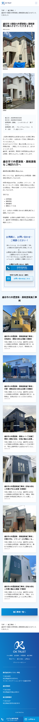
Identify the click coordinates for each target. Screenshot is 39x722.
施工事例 (11, 10)
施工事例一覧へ (19, 612)
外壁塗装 (23, 655)
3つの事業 (10, 655)
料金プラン (12, 659)
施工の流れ (20, 659)
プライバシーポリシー (19, 662)
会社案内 (16, 655)
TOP (2, 10)
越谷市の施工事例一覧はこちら (13, 171)
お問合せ (27, 659)
